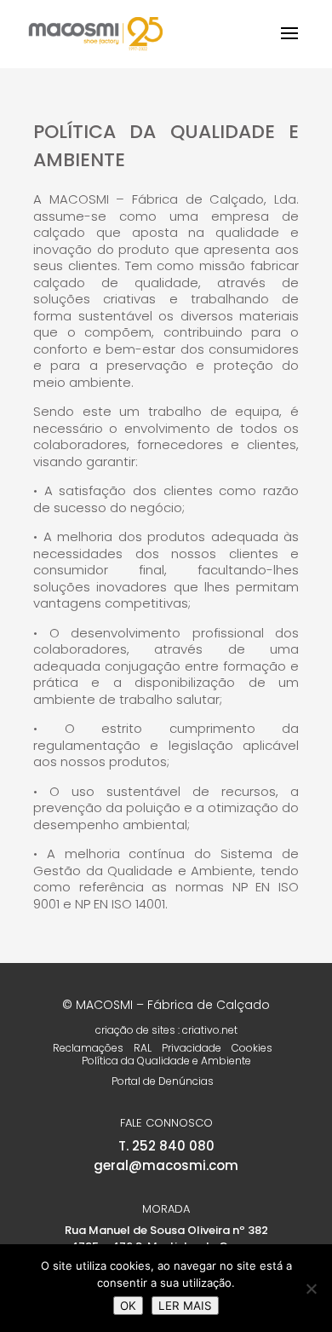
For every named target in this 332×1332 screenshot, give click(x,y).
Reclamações (88, 1048)
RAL (143, 1048)
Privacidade (191, 1048)
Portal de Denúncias (163, 1081)
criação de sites (135, 1030)
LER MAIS (185, 1305)
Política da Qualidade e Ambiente (166, 1060)
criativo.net (210, 1030)
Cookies (252, 1048)
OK (128, 1305)
